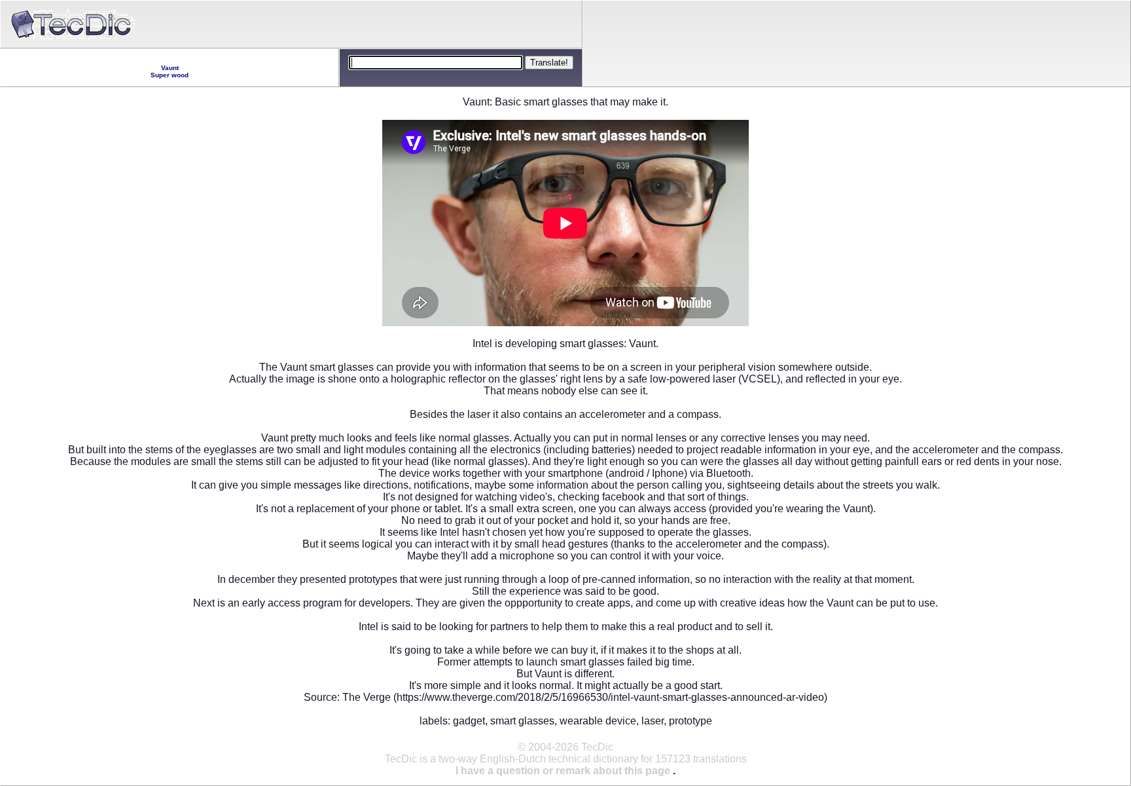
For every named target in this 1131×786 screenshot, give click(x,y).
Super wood (169, 75)
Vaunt (170, 67)
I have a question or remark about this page (563, 770)
